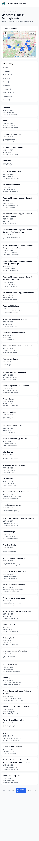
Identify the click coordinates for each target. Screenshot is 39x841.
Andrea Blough (9, 532)
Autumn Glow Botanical (12, 746)
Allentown (7, 71)
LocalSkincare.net (16, 3)
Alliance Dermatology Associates (16, 439)
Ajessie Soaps (8, 399)
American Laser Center (12, 505)
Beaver (6, 100)
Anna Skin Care (9, 624)
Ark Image (7, 678)
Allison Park (8, 75)
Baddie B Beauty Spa (11, 776)
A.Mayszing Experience (12, 134)
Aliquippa (7, 68)
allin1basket (8, 452)
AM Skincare (8, 478)
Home (3, 11)
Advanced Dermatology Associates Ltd (18, 293)
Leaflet (18, 56)
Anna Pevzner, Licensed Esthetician (17, 611)
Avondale (7, 89)
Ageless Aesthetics (10, 359)
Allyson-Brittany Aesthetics (14, 465)
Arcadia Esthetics (10, 664)
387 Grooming (8, 121)
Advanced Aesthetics (11, 185)
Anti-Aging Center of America (15, 651)
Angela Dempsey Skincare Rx (14, 558)
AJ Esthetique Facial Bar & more (16, 386)
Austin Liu (7, 733)
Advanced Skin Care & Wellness (15, 319)
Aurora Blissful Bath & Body (14, 720)
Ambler (6, 82)
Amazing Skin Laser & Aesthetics (16, 492)
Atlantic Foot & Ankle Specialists (16, 707)
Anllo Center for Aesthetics (14, 585)
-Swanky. (6, 107)
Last (35, 790)
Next (29, 790)
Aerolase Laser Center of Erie (14, 332)
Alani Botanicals (9, 412)
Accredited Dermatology (13, 147)
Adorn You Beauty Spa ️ (12, 171)
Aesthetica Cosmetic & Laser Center (17, 346)
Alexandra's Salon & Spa (12, 425)
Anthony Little (9, 638)
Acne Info (7, 161)
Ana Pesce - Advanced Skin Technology (18, 518)
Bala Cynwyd (8, 93)
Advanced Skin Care (11, 306)
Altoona (6, 78)
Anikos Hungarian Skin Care (14, 571)
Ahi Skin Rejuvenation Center (15, 372)
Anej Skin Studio (9, 545)
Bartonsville (8, 96)
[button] (14, 48)
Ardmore (7, 85)
